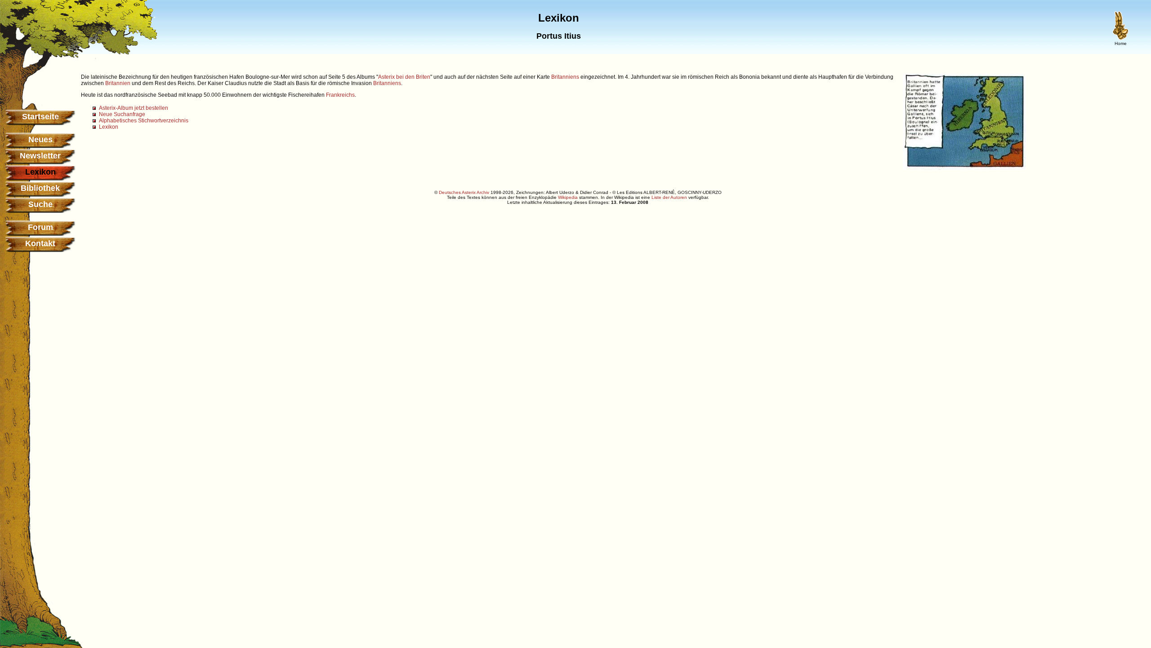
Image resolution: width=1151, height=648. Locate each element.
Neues (40, 139)
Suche (40, 204)
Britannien (117, 83)
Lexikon (108, 127)
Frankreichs (340, 95)
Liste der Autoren (669, 197)
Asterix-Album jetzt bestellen (133, 108)
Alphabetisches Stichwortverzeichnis (143, 120)
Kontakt (40, 243)
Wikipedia (568, 197)
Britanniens (565, 77)
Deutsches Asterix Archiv (464, 192)
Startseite (40, 116)
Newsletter (40, 155)
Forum (40, 227)
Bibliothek (40, 188)
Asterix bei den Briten (404, 77)
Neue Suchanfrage (122, 114)
